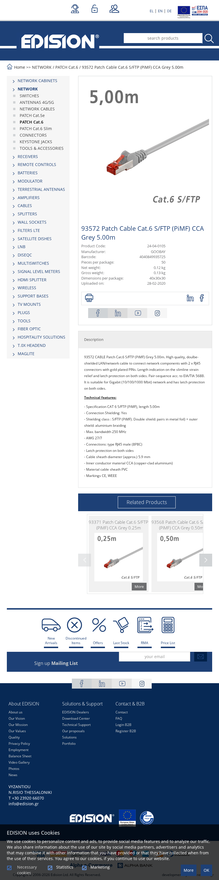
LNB (21, 246)
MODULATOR (30, 181)
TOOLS (24, 320)
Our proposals (73, 731)
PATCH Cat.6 (66, 67)
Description (94, 339)
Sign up (56, 663)
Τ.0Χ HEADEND (32, 345)
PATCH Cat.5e (32, 115)
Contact (121, 712)
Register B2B (125, 731)
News (13, 774)
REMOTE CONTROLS (37, 164)
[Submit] (200, 656)
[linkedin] (190, 298)
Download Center (76, 718)
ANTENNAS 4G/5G (37, 102)
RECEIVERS (28, 156)
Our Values (17, 731)
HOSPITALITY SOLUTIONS (41, 337)
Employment (19, 749)
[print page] (89, 298)
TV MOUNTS (29, 304)
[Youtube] (137, 313)
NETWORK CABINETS (37, 80)
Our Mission (18, 724)
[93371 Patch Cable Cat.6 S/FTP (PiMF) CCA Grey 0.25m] (119, 554)
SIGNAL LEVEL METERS (39, 271)
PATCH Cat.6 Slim (36, 128)
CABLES (25, 205)
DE (169, 11)
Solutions (69, 737)
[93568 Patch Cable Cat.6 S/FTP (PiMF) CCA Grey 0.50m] (181, 554)
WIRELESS (27, 287)
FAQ (118, 718)
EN (160, 11)
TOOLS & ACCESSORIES (42, 148)
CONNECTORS (33, 135)
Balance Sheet (20, 756)
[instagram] (157, 313)
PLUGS (24, 312)
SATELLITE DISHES (35, 238)
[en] (58, 41)
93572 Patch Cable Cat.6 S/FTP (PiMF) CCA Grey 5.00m (132, 67)
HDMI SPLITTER (32, 279)
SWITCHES (29, 95)
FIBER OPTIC (29, 328)
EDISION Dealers (75, 712)
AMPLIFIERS (29, 197)
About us (16, 712)
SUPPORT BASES (33, 296)
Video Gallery (19, 762)
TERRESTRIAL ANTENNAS (41, 189)
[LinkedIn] (118, 313)
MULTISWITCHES (33, 263)
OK (206, 870)
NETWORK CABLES (37, 109)
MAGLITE (26, 353)
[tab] (38, 80)
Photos (14, 768)
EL (151, 11)
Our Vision (17, 718)
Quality (14, 737)
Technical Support (76, 724)
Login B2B (123, 724)
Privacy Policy (19, 743)
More (189, 870)
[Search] (209, 38)
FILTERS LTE (29, 230)
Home (19, 67)
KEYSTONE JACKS (36, 141)
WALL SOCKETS (32, 222)
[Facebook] (98, 313)
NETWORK (42, 67)
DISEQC (25, 255)
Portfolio (69, 743)
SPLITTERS (27, 214)
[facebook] (202, 298)
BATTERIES (28, 172)
